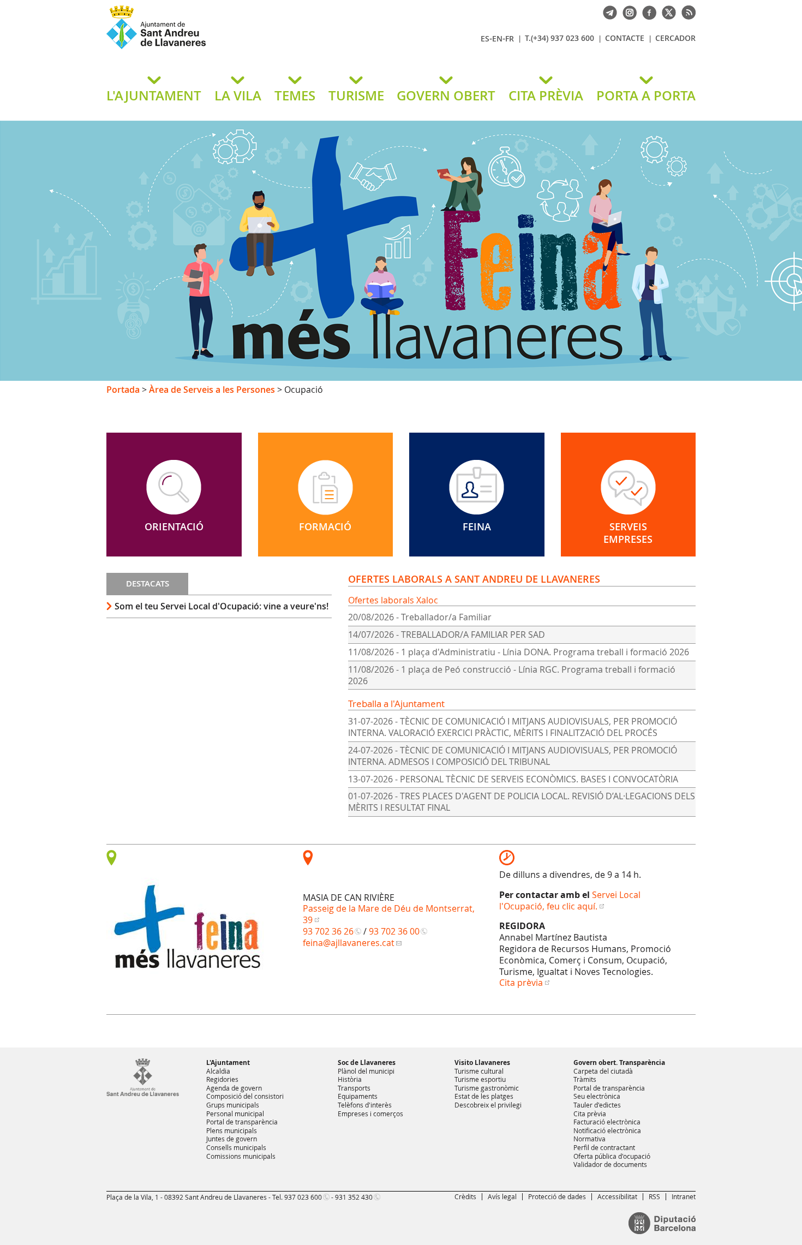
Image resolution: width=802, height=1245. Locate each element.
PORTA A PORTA (646, 95)
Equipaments (358, 1096)
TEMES (294, 95)
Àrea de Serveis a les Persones (212, 390)
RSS (654, 1196)
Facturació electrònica (607, 1121)
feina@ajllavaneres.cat (348, 943)
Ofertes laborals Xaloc (393, 600)
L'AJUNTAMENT (153, 95)
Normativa (589, 1138)
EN (497, 38)
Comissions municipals (241, 1156)
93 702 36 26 (328, 931)
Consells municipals (236, 1147)
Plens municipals (231, 1130)
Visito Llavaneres (482, 1062)
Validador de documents (610, 1164)
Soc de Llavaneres (367, 1062)
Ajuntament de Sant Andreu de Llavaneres (234, 48)
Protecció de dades (557, 1196)
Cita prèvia (521, 983)
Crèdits (465, 1196)
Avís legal (502, 1196)
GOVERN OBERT (446, 95)
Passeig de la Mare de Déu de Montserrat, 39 (389, 914)
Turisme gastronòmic (486, 1088)
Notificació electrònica (607, 1130)
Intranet (684, 1196)
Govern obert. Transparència (619, 1062)
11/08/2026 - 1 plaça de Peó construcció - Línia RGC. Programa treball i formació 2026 (511, 675)
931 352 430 (354, 1197)
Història (350, 1079)
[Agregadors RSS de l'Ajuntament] (686, 11)
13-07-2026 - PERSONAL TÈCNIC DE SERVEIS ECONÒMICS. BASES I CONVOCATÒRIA (513, 779)
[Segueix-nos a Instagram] (627, 11)
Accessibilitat (617, 1196)
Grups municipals (232, 1104)
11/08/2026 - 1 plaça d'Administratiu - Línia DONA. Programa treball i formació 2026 (518, 652)
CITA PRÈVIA (545, 95)
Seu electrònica (596, 1096)
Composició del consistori (245, 1096)
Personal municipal (235, 1113)
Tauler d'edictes (597, 1104)
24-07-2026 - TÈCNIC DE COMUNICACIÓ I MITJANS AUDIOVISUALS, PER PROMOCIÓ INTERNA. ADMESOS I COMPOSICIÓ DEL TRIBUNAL (512, 756)
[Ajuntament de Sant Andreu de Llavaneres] (142, 1094)
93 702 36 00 (394, 931)
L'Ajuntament (228, 1062)
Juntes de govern (231, 1138)
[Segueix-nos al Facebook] (646, 11)
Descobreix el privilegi (488, 1104)
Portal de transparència (242, 1121)
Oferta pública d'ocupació (611, 1156)
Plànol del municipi (366, 1071)
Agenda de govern (234, 1088)
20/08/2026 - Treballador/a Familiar (420, 617)
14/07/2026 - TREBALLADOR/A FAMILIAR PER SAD (446, 635)
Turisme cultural (479, 1071)
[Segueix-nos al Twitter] (666, 11)
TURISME (356, 95)
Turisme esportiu (480, 1079)
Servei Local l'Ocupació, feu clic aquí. (570, 900)
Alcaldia (218, 1071)
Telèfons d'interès (365, 1104)
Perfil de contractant (604, 1147)
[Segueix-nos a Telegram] (607, 11)
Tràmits (584, 1079)
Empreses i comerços (370, 1113)
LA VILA (237, 95)
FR (509, 38)
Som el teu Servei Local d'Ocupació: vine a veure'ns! (221, 606)
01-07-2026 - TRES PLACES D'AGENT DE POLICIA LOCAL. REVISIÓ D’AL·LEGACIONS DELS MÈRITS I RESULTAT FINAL (521, 801)
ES (485, 38)
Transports (354, 1088)
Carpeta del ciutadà (603, 1071)
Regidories (222, 1079)
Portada (123, 390)
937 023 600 (303, 1197)
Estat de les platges (483, 1096)
